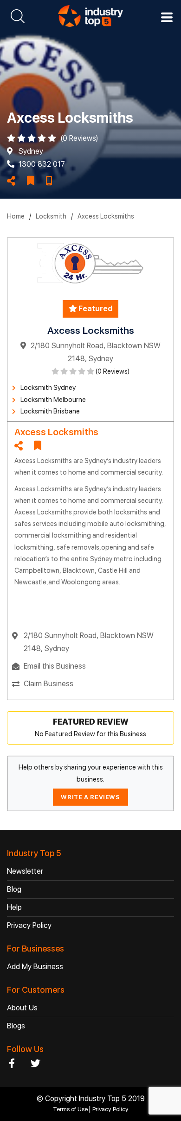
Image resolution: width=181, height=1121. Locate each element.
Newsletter (25, 871)
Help (14, 907)
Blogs (16, 1025)
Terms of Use (71, 1109)
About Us (22, 1007)
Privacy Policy (29, 925)
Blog (14, 889)
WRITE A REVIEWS (90, 797)
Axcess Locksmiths (106, 216)
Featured (94, 308)
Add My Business (35, 966)
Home (16, 216)
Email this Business (55, 666)
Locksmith (51, 216)
